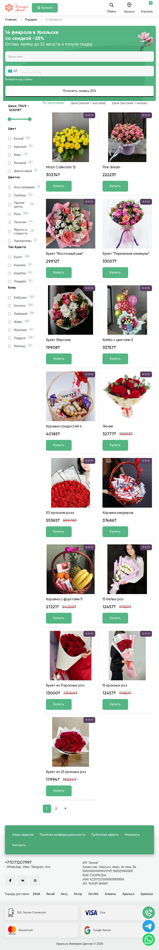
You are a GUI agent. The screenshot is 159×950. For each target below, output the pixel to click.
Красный (22, 146)
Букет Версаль (58, 340)
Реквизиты (132, 834)
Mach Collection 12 (61, 167)
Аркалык (147, 894)
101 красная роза (60, 513)
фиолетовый (24, 171)
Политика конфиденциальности (62, 834)
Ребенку (22, 346)
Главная (11, 19)
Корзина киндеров (117, 513)
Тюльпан (22, 222)
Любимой (23, 313)
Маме (21, 322)
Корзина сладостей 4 (64, 426)
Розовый (22, 163)
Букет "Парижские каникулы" (125, 254)
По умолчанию (53, 103)
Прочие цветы (23, 204)
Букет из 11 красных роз (65, 685)
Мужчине (23, 330)
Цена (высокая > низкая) (129, 103)
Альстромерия (24, 187)
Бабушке (23, 297)
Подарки (31, 19)
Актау (78, 894)
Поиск (111, 11)
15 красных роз (114, 685)
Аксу (64, 894)
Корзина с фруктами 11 (64, 599)
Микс (20, 154)
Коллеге (23, 305)
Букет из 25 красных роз (66, 772)
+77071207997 (18, 863)
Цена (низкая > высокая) (88, 103)
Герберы (22, 195)
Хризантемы (24, 240)
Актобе (93, 894)
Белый (21, 138)
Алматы (110, 894)
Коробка (22, 273)
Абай (36, 894)
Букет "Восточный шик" (64, 254)
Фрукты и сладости (23, 231)
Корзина (22, 265)
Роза (20, 214)
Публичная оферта (104, 834)
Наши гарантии (23, 834)
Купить (58, 186)
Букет (21, 257)
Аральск (128, 894)
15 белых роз (112, 599)
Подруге (23, 338)
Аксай (50, 894)
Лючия (107, 426)
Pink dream (111, 167)
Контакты (19, 845)
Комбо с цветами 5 (117, 340)
